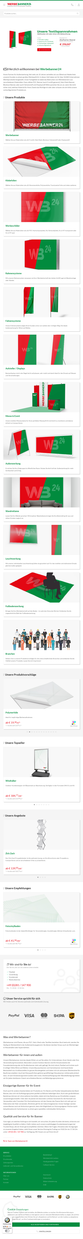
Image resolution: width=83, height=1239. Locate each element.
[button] (4, 5)
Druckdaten (7, 1156)
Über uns (6, 1176)
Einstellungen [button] (45, 1231)
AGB (44, 1185)
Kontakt (6, 1182)
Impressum (47, 1175)
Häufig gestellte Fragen (50, 1161)
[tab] (27, 731)
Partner (5, 1179)
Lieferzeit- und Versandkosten (13, 1166)
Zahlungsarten (8, 1162)
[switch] (7, 1231)
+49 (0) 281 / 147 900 (16, 1132)
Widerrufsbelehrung (50, 1181)
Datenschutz (47, 1178)
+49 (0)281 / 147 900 (19, 985)
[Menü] (11, 1217)
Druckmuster (7, 1159)
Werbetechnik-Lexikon (50, 1158)
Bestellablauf (47, 1155)
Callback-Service (48, 1165)
